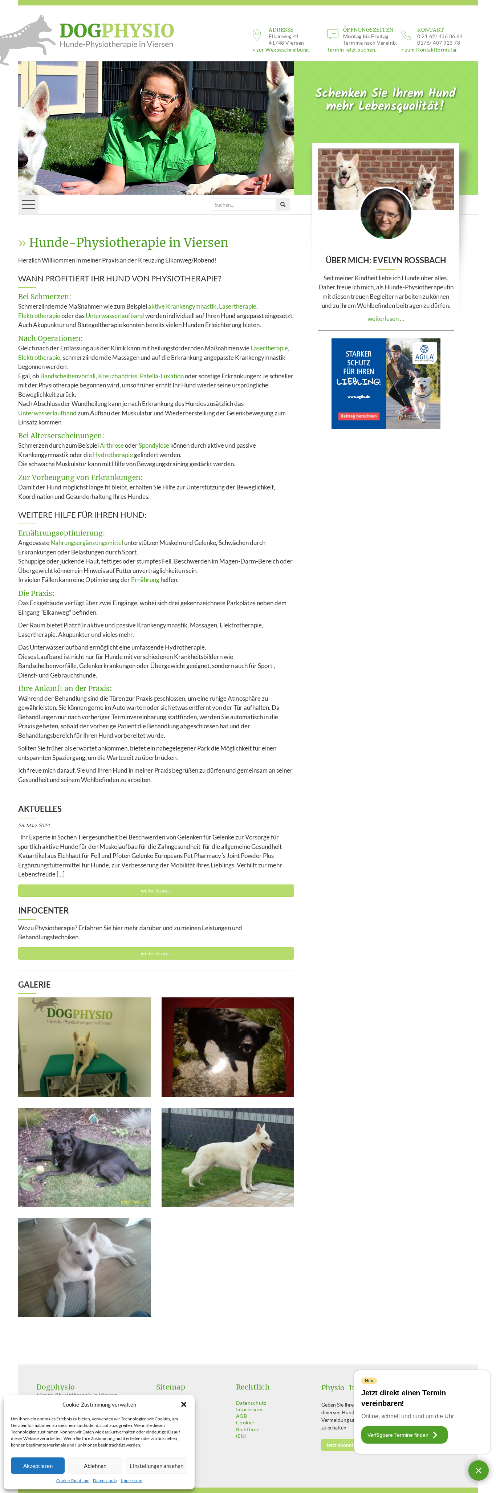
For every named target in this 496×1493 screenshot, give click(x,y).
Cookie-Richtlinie (72, 1480)
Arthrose (112, 445)
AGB (241, 1416)
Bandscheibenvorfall (67, 376)
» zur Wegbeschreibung (281, 49)
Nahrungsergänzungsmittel (86, 542)
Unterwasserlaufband (115, 316)
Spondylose (154, 445)
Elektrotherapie (39, 316)
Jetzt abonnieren (344, 1445)
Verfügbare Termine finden (397, 1435)
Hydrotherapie (113, 455)
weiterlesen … (385, 318)
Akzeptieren (38, 1466)
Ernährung (145, 579)
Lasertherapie (237, 306)
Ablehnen (95, 1466)
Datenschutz (105, 1480)
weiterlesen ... (156, 890)
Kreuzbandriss (117, 376)
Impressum (131, 1480)
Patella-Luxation (162, 376)
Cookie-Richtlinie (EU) (248, 1429)
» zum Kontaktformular (429, 49)
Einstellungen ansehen (156, 1466)
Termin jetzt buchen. (352, 49)
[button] (183, 1404)
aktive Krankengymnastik (182, 306)
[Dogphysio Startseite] (94, 37)
